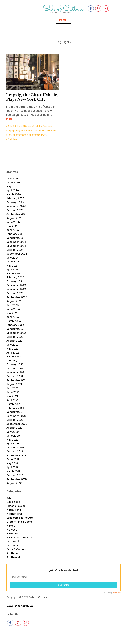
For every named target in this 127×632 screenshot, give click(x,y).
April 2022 (12, 352)
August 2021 (14, 384)
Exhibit (36, 126)
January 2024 (15, 281)
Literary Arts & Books (19, 521)
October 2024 (14, 249)
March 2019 (13, 471)
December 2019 (15, 447)
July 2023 (12, 305)
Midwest (11, 529)
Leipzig (11, 130)
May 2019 (12, 463)
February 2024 (15, 277)
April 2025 (12, 229)
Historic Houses (16, 505)
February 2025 (15, 233)
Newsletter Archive (19, 605)
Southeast (13, 553)
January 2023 (15, 328)
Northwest (13, 545)
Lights (20, 130)
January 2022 (15, 364)
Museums (12, 533)
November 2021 (15, 372)
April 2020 (12, 443)
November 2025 (16, 206)
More (9, 119)
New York (52, 130)
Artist (9, 498)
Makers (10, 525)
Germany (47, 126)
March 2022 (13, 356)
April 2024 (12, 269)
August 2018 (14, 483)
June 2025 (13, 222)
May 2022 (12, 348)
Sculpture (13, 139)
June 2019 (12, 459)
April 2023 (12, 316)
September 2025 (16, 214)
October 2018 (14, 475)
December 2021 (15, 368)
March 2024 (13, 273)
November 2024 (16, 245)
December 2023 (16, 285)
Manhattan (31, 130)
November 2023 (16, 289)
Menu (62, 19)
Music (42, 130)
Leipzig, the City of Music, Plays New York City (32, 97)
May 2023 (12, 313)
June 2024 (13, 261)
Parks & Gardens (16, 549)
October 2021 (14, 376)
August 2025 (14, 218)
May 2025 (12, 226)
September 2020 (16, 423)
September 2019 (16, 455)
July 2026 (12, 178)
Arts (10, 126)
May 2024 (12, 265)
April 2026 (12, 190)
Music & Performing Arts (21, 537)
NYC (10, 135)
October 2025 (14, 210)
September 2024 (16, 253)
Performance (21, 135)
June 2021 (12, 392)
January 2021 (14, 411)
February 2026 (15, 198)
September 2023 (16, 297)
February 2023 (15, 324)
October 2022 (14, 336)
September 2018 (16, 479)
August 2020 (14, 427)
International (14, 513)
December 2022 (16, 332)
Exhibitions (13, 501)
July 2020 (12, 431)
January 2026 (15, 202)
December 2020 (16, 415)
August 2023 (14, 301)
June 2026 (13, 182)
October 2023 (14, 293)
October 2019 (14, 451)
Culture (18, 126)
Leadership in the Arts (20, 517)
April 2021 (12, 400)
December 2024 (16, 241)
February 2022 (15, 360)
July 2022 (12, 344)
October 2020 (15, 419)
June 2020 (13, 435)
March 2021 (13, 404)
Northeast (12, 541)
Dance (27, 126)
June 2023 (13, 309)
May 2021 (12, 396)
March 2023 (13, 321)
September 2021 (16, 380)
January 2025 (15, 237)
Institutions (13, 509)
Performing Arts (38, 135)
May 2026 (12, 186)
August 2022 (14, 340)
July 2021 (12, 388)
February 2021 (15, 408)
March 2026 (13, 194)
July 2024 (12, 257)
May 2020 (12, 439)
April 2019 (12, 467)
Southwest (13, 557)
